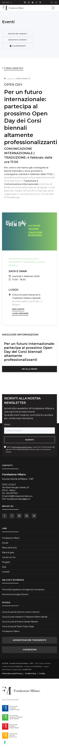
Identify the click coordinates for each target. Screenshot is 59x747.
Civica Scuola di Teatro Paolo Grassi (18, 626)
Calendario (19, 46)
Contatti (6, 572)
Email (7, 424)
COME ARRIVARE (20, 313)
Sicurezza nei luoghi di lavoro (15, 594)
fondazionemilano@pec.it (18, 499)
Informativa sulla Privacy (22, 447)
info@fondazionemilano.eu (20, 496)
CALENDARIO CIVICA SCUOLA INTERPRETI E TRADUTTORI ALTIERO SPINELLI (27, 262)
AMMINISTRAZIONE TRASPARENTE (29, 640)
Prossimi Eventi (17, 34)
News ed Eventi (9, 547)
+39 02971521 (11, 493)
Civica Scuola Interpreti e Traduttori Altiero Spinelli (24, 617)
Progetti (6, 562)
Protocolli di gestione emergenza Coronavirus (23, 589)
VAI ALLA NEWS (29, 369)
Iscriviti (29, 440)
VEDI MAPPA (18, 309)
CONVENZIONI (29, 649)
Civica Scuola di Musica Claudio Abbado (20, 621)
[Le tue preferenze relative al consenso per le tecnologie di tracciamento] (4, 742)
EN (56, 2)
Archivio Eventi (17, 40)
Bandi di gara (8, 552)
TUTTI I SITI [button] (5, 2)
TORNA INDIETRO (13, 68)
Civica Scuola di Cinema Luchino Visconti (20, 612)
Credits (42, 673)
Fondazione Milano (10, 538)
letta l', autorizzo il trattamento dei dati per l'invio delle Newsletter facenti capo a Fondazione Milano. (30, 449)
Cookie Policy (30, 673)
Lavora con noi (8, 557)
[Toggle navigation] (53, 8)
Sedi (4, 567)
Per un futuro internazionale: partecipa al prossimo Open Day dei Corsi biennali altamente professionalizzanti (29, 352)
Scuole (5, 543)
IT (51, 2)
